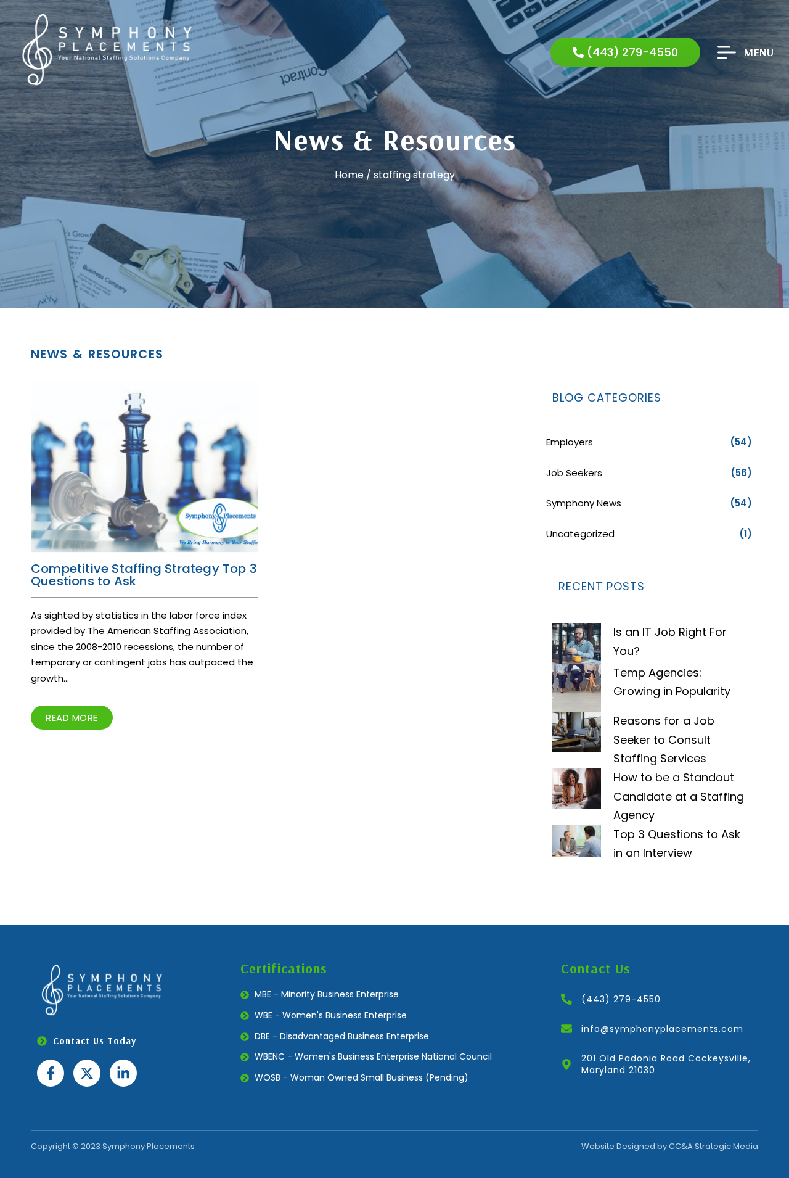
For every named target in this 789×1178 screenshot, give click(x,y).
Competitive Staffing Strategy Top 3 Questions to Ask (144, 575)
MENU (759, 51)
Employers (569, 441)
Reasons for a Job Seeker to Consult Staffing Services (663, 739)
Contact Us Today (94, 1041)
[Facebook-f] (50, 1073)
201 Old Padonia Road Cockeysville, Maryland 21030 (666, 1064)
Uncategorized (580, 533)
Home (349, 175)
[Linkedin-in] (123, 1073)
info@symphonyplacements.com (662, 1029)
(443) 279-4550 (621, 999)
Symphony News (583, 502)
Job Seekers (574, 472)
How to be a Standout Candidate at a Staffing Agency (678, 796)
